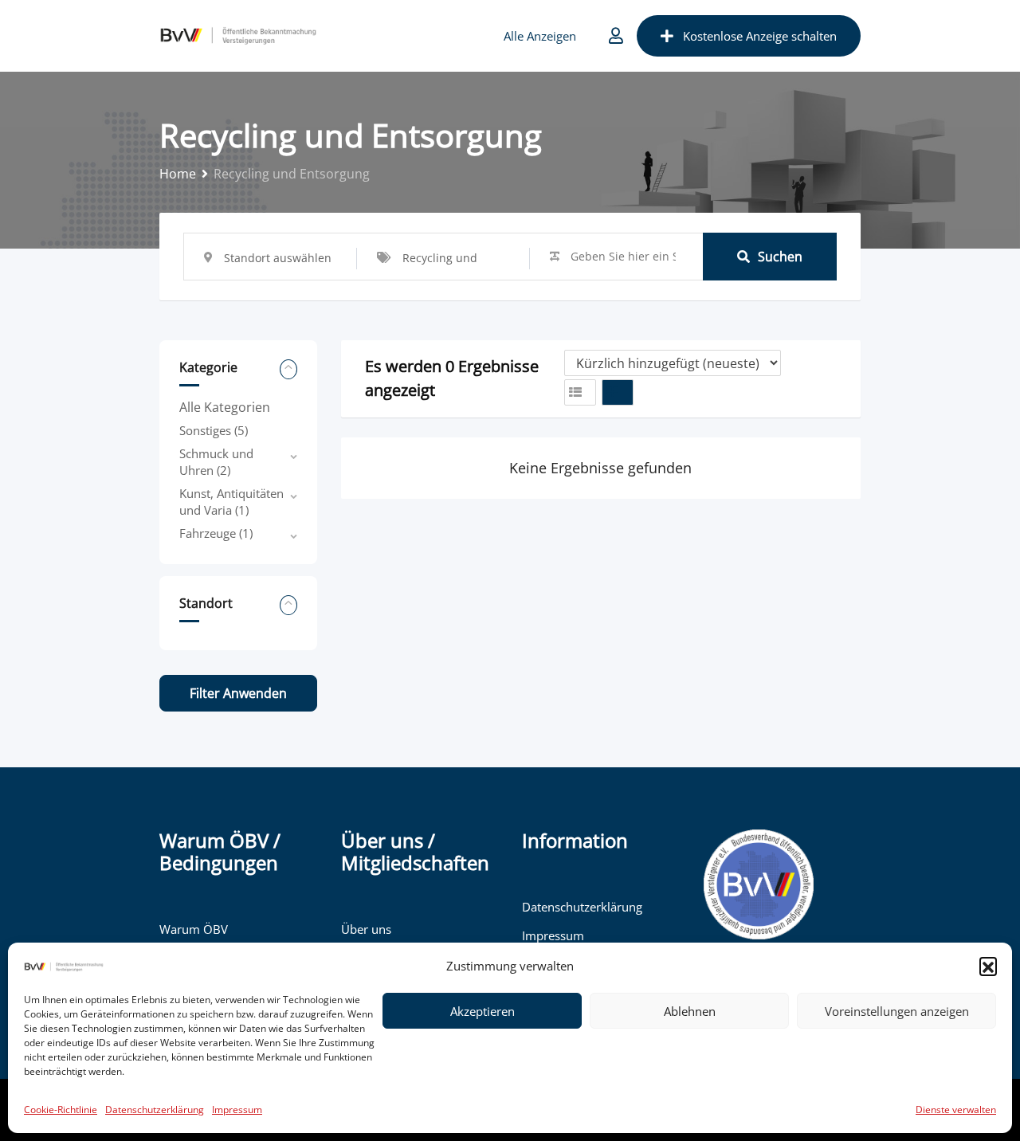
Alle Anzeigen (540, 36)
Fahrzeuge (216, 533)
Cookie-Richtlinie (60, 1109)
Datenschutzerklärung (154, 1109)
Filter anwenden (238, 693)
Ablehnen (690, 1011)
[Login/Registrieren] (616, 36)
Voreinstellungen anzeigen (897, 1011)
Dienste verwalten (956, 1109)
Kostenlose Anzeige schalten (760, 36)
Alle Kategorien (224, 407)
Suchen (780, 256)
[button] (988, 966)
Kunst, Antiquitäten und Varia (231, 501)
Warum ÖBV (193, 929)
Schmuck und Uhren (216, 461)
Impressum (237, 1109)
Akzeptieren (482, 1011)
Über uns (366, 929)
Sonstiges (213, 430)
